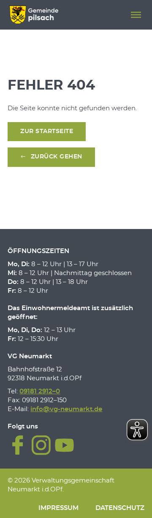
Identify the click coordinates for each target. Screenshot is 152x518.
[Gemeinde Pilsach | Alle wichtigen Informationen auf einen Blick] (34, 14)
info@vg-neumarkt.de (66, 409)
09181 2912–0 (39, 391)
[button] (136, 15)
